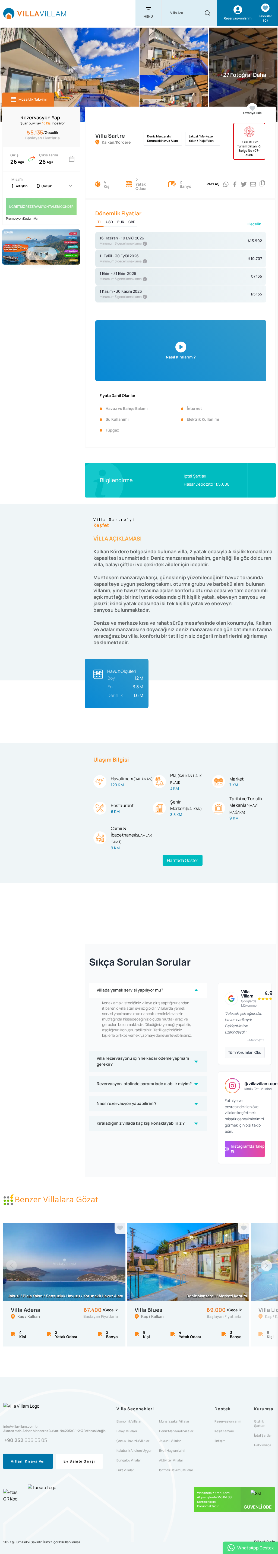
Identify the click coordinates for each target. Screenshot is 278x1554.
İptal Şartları (195, 476)
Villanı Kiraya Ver (28, 1461)
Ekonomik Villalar (128, 1421)
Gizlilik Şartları (259, 1423)
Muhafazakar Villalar (174, 1421)
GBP (131, 221)
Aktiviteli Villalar (171, 1460)
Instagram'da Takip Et (248, 1149)
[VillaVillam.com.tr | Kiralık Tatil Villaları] (34, 13)
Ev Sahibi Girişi (79, 1461)
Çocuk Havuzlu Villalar (132, 1441)
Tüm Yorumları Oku (244, 1052)
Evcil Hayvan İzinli (172, 1450)
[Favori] (120, 1228)
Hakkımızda (262, 1445)
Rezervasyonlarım (227, 1421)
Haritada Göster (182, 860)
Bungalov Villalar (128, 1460)
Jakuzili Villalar (170, 1441)
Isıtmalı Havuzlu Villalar (176, 1470)
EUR (120, 221)
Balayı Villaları (126, 1431)
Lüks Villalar (125, 1470)
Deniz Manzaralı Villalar (176, 1431)
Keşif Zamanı (224, 1431)
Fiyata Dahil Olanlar (117, 395)
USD (109, 221)
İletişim (219, 1441)
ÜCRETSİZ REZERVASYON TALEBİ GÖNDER (41, 206)
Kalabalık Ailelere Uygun (134, 1450)
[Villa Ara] (207, 13)
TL (99, 221)
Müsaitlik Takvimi (32, 99)
